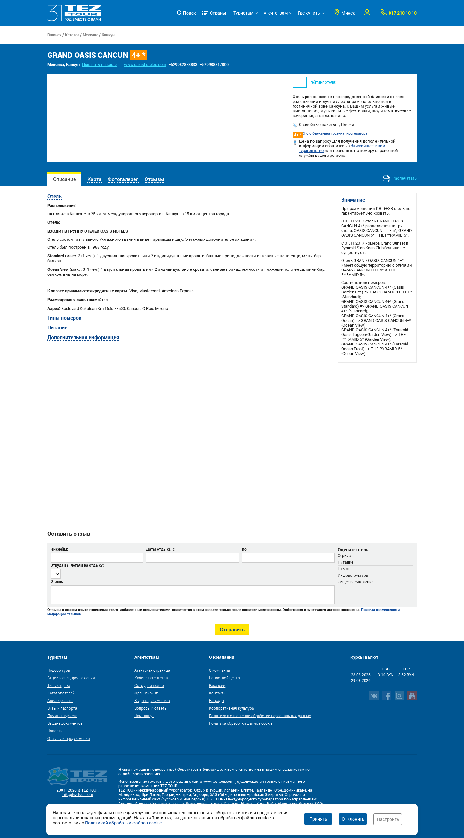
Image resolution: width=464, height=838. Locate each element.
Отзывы (154, 179)
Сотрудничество (149, 685)
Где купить (309, 12)
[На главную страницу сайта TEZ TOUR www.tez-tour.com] (74, 13)
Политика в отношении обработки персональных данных (260, 715)
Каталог (72, 34)
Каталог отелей (61, 692)
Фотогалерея (123, 179)
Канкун (108, 34)
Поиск (189, 13)
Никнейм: (59, 549)
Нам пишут (144, 715)
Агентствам (276, 12)
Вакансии (217, 685)
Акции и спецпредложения (71, 677)
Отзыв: (57, 581)
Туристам (243, 12)
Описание (64, 179)
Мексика (90, 34)
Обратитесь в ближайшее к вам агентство (215, 769)
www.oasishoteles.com (145, 64)
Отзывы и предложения (68, 738)
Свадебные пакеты (317, 124)
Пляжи (347, 124)
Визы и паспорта (62, 708)
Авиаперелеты (60, 700)
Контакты (217, 692)
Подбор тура (58, 670)
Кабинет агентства (151, 677)
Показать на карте (99, 64)
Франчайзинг (146, 692)
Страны (218, 13)
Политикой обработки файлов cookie (123, 822)
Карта (94, 179)
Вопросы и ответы (150, 708)
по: (244, 549)
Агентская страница (152, 670)
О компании (219, 670)
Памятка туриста (62, 715)
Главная (54, 34)
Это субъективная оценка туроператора (335, 134)
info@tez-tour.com (77, 795)
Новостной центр (224, 677)
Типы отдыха (58, 685)
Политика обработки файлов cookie (240, 723)
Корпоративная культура (231, 708)
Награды (216, 700)
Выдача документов (65, 723)
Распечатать (404, 178)
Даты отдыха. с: (160, 549)
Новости (54, 730)
